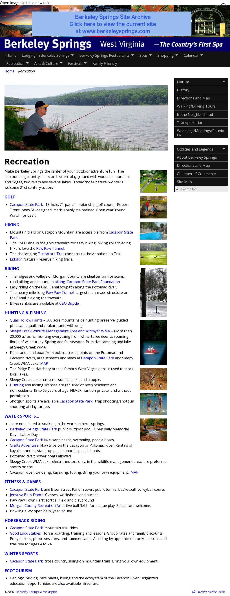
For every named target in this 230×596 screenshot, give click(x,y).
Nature (183, 81)
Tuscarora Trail (51, 253)
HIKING (11, 224)
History (183, 90)
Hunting (17, 384)
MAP (44, 363)
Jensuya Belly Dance (27, 494)
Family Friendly (104, 63)
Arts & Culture (46, 63)
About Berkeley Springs (197, 157)
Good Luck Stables (25, 533)
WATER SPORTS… (21, 416)
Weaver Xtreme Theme (211, 592)
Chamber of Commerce (196, 173)
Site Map (184, 181)
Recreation (15, 63)
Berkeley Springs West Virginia (37, 592)
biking (60, 281)
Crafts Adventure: (24, 445)
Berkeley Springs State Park (33, 429)
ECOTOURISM (18, 570)
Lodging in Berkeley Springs (45, 55)
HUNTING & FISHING (25, 312)
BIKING (11, 268)
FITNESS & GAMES (22, 481)
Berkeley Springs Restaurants (104, 55)
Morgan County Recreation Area (37, 505)
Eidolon (16, 259)
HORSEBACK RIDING (24, 520)
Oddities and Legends (195, 149)
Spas (143, 55)
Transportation (190, 122)
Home (11, 55)
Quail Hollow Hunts (26, 320)
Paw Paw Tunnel (50, 248)
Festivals (75, 63)
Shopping (165, 55)
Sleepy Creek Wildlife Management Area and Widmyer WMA (60, 330)
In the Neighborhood (195, 114)
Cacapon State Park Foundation (93, 281)
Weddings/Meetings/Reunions (200, 132)
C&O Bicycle (69, 303)
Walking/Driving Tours (196, 106)
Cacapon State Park (26, 204)
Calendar (191, 55)
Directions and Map (193, 98)
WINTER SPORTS (21, 553)
